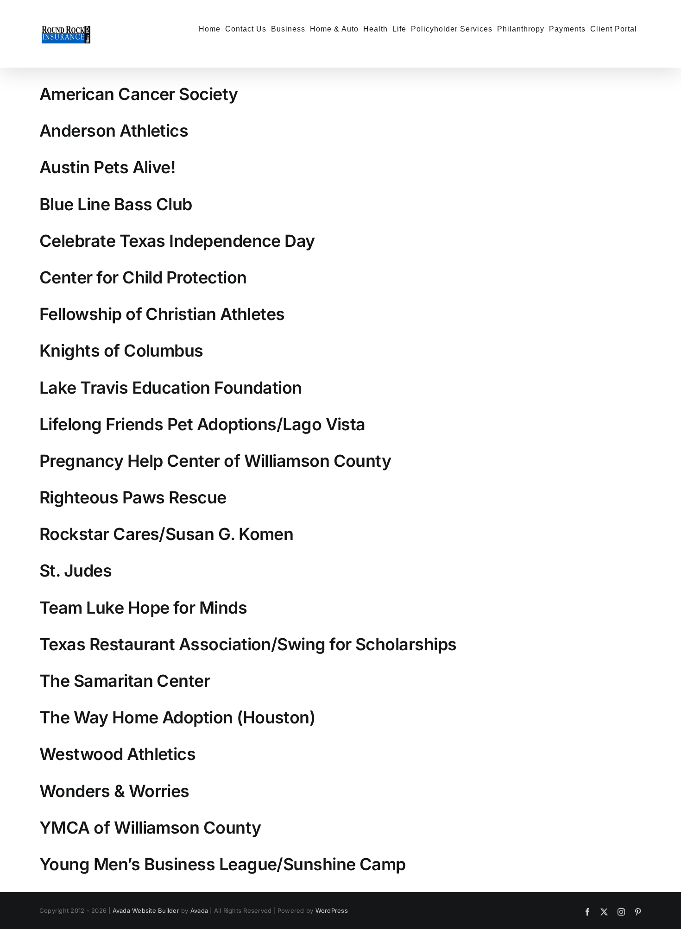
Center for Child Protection (142, 277)
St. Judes (75, 570)
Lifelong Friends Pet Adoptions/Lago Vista (202, 424)
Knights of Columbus (121, 350)
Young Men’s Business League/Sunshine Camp (222, 864)
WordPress (331, 910)
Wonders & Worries (114, 791)
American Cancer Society (138, 94)
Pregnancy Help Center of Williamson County (215, 461)
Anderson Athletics (113, 130)
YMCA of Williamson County (150, 827)
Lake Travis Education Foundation (170, 387)
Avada (199, 910)
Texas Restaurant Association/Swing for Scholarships (247, 644)
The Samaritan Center (124, 681)
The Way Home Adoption (136, 717)
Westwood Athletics (117, 754)
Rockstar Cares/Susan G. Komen (166, 534)
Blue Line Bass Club (115, 204)
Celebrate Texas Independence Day (177, 241)
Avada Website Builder (146, 910)
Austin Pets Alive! (107, 167)
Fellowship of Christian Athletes (162, 314)
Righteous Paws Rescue (133, 497)
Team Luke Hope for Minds (143, 607)
